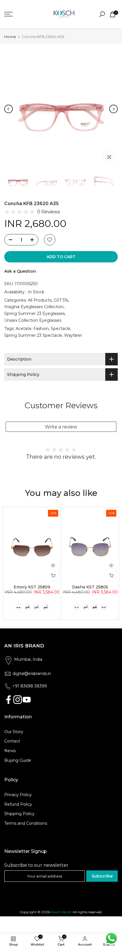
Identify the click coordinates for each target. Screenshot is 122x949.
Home (10, 37)
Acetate (23, 328)
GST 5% (61, 300)
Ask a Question (20, 271)
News (10, 750)
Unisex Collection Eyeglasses (32, 320)
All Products (40, 300)
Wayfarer (73, 335)
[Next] (113, 109)
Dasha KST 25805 (90, 587)
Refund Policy (18, 804)
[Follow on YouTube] (26, 699)
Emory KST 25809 (32, 587)
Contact (12, 741)
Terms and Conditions (25, 823)
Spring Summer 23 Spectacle (33, 335)
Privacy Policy (18, 794)
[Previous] (8, 109)
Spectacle (60, 328)
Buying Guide (17, 760)
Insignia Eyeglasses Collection (34, 306)
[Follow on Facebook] (8, 699)
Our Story (13, 731)
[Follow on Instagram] (17, 699)
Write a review (61, 427)
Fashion (41, 328)
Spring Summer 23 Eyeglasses (34, 313)
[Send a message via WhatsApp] (111, 938)
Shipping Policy (19, 813)
